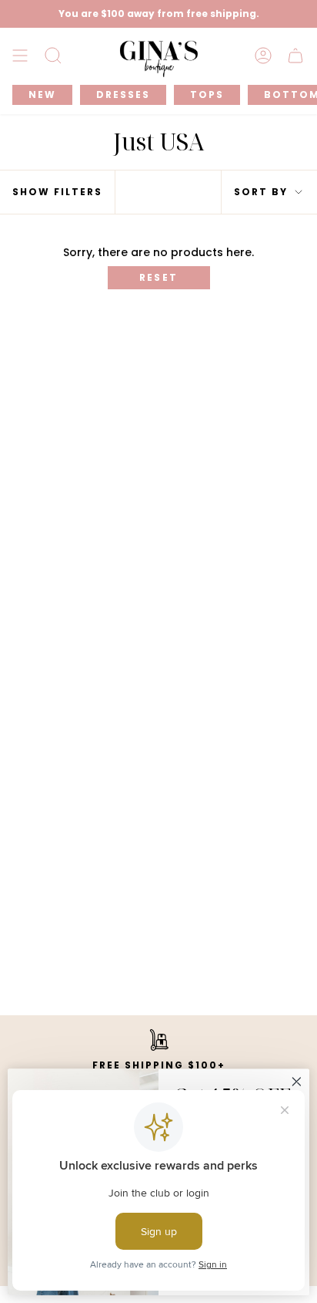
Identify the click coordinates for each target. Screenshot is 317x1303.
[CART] (295, 56)
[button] (53, 56)
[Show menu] (20, 56)
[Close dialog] (296, 1082)
